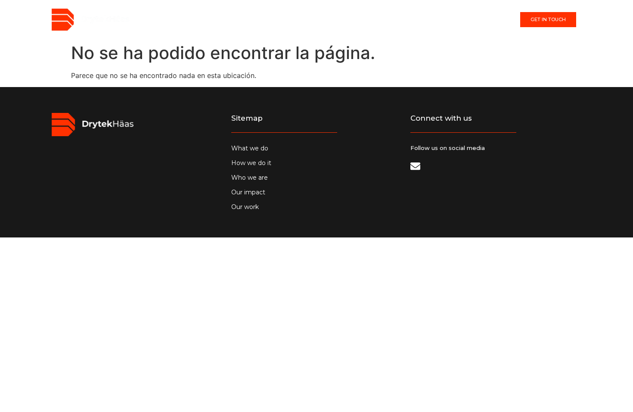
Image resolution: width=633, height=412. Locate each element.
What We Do (261, 20)
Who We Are (321, 20)
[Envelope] (415, 166)
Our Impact (370, 20)
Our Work (417, 20)
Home (219, 20)
